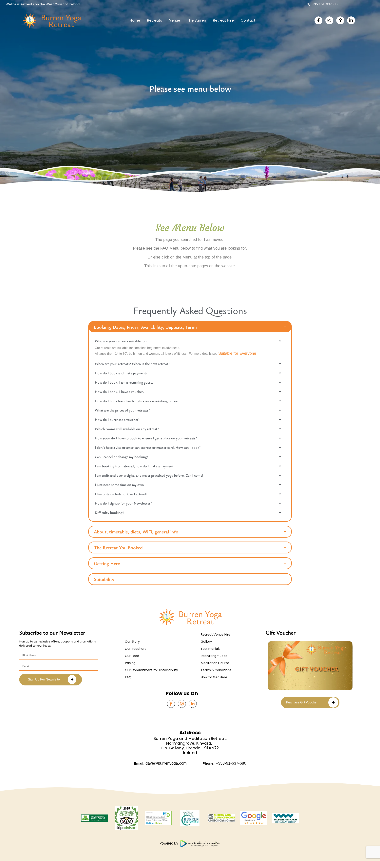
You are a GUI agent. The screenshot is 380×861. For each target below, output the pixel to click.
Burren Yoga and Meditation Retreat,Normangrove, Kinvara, (190, 741)
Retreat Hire (223, 20)
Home (135, 20)
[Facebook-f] (318, 20)
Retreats (154, 20)
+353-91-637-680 (230, 763)
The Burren (196, 20)
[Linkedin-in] (351, 20)
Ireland (190, 753)
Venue (174, 20)
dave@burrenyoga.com (166, 763)
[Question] (340, 20)
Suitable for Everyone (237, 353)
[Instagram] (329, 20)
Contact (248, 20)
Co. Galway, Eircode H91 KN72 (190, 748)
